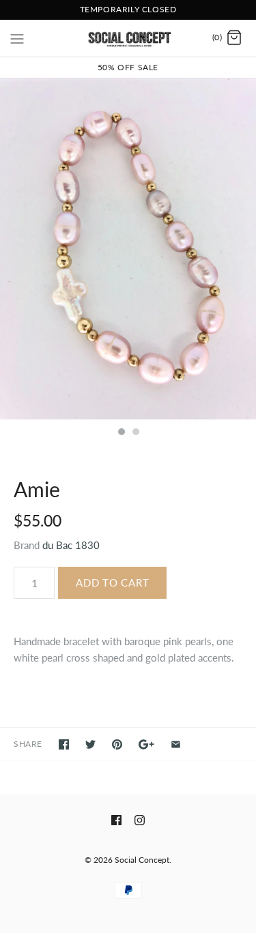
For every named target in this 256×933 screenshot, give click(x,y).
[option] (128, 248)
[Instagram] (139, 820)
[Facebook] (116, 820)
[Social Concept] (128, 38)
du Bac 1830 (71, 545)
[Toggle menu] (17, 37)
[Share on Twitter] (90, 744)
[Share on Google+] (146, 744)
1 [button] (121, 433)
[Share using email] (176, 744)
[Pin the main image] (117, 744)
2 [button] (135, 433)
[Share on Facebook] (64, 744)
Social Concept (142, 860)
